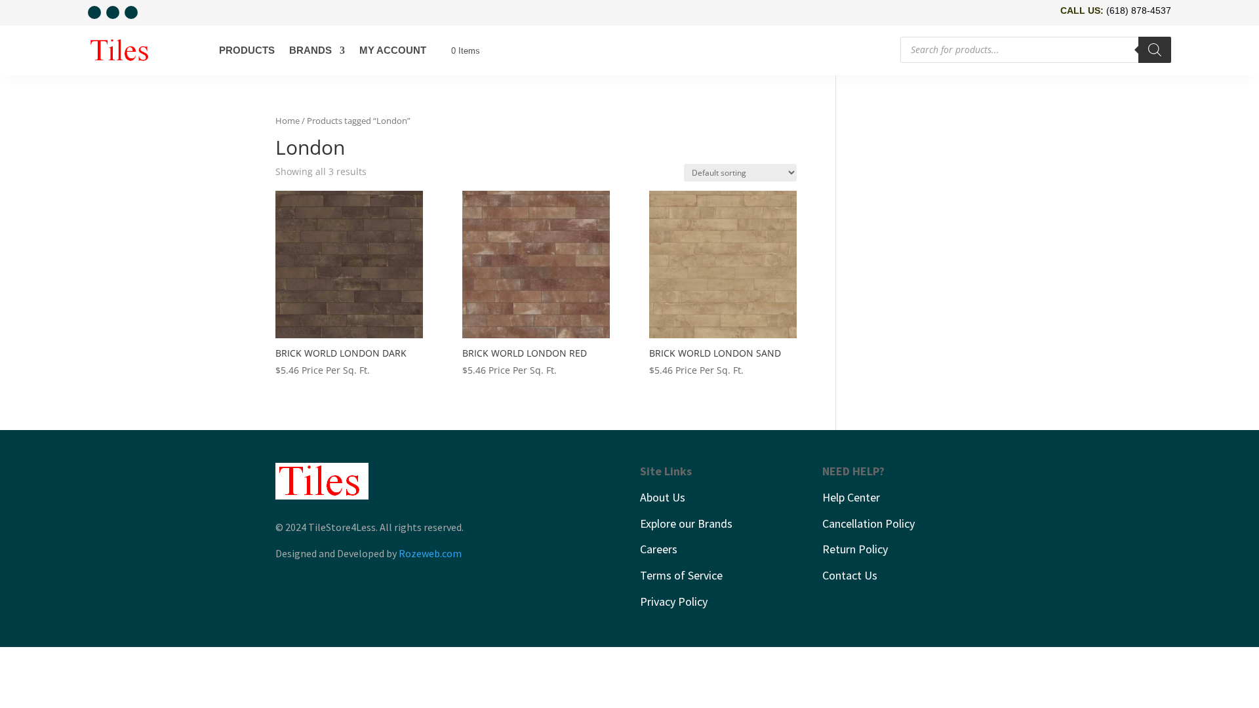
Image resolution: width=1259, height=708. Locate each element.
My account (392, 50)
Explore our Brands (686, 523)
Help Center (851, 497)
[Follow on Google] (131, 12)
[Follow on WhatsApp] (94, 12)
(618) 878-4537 (1138, 10)
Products (247, 50)
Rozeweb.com (430, 553)
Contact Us (849, 575)
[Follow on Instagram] (112, 12)
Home (287, 121)
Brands (310, 50)
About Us (662, 497)
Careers (658, 549)
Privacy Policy (674, 601)
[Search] (1154, 50)
